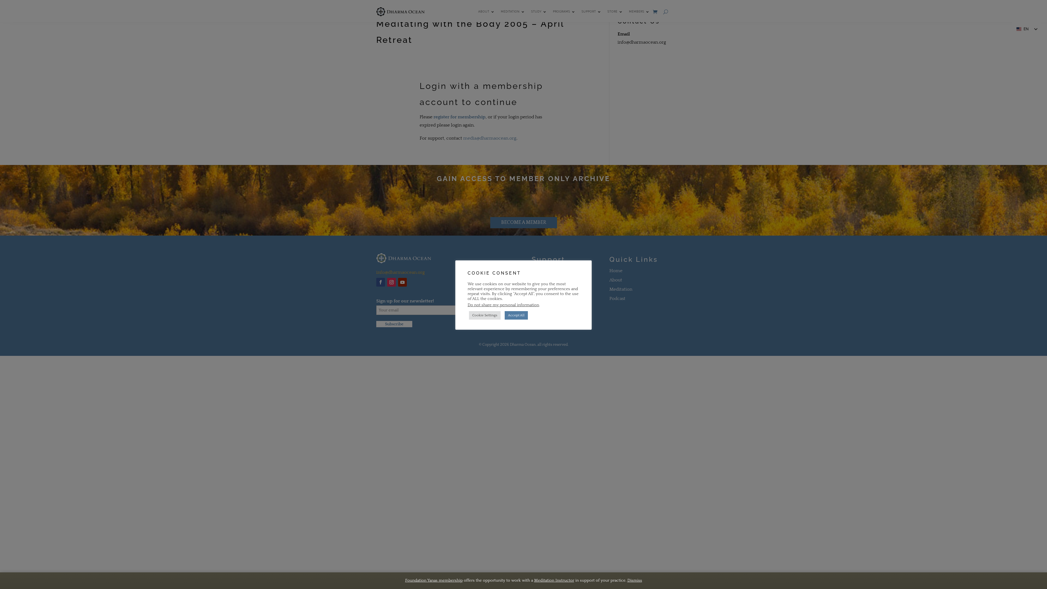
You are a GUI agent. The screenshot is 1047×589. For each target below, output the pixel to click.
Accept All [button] (516, 315)
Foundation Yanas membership (434, 580)
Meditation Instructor (554, 580)
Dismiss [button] (634, 580)
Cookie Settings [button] (484, 315)
